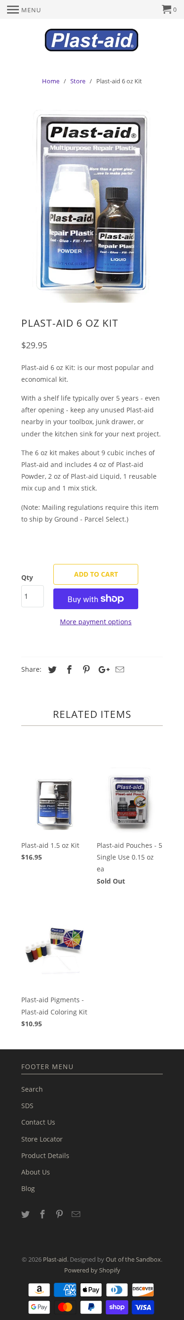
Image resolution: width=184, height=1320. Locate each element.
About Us (35, 1171)
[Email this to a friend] (118, 669)
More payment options (96, 621)
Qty (27, 577)
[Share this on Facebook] (67, 669)
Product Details (45, 1155)
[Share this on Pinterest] (84, 669)
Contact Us (38, 1122)
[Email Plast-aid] (77, 1214)
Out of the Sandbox (133, 1259)
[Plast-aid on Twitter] (26, 1214)
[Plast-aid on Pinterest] (60, 1214)
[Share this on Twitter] (51, 669)
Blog (28, 1188)
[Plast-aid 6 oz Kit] (92, 204)
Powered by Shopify (92, 1270)
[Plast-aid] (92, 39)
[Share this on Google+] (101, 669)
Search (32, 1089)
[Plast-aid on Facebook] (43, 1214)
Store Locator (42, 1139)
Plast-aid (55, 1259)
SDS (27, 1105)
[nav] (24, 9)
